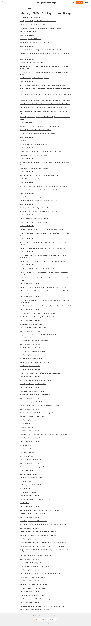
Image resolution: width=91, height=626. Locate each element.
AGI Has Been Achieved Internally (30, 197)
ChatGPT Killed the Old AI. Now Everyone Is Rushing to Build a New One (42, 261)
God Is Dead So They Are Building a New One (34, 24)
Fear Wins (23, 141)
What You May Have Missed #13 (30, 602)
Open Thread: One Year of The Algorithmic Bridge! (36, 380)
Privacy (45, 615)
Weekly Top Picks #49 (27, 159)
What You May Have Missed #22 (30, 496)
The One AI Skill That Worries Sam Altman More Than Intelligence (40, 151)
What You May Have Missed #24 (30, 463)
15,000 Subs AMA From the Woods (31, 324)
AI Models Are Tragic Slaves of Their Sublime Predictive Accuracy (41, 28)
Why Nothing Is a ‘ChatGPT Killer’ (30, 39)
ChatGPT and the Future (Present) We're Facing (35, 599)
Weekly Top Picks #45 (27, 204)
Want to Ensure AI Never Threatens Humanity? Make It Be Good (40, 126)
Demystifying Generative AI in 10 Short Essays (34, 402)
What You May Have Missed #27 (30, 420)
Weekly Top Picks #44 (27, 215)
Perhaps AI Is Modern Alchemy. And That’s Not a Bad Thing (38, 200)
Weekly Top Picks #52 (27, 123)
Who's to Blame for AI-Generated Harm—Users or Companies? (39, 510)
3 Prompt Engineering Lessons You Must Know (34, 514)
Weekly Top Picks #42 (27, 239)
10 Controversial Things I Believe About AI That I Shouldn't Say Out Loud (43, 85)
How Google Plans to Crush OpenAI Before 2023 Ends (37, 208)
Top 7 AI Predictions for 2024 (29, 32)
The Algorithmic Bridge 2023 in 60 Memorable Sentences (38, 21)
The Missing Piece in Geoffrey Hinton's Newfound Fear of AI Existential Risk (44, 434)
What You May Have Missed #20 (30, 517)
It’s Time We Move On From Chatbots (31, 179)
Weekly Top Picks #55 (27, 46)
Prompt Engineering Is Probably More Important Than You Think (40, 532)
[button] (29, 7)
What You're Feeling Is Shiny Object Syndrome (34, 78)
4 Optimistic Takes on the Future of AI (32, 595)
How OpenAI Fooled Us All (28, 488)
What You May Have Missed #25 (30, 441)
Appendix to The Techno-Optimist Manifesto (34, 168)
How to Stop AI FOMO (26, 445)
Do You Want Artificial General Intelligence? (33, 144)
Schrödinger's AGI (25, 481)
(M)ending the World (26, 427)
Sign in (86, 2)
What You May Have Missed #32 (30, 366)
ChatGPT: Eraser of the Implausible (31, 459)
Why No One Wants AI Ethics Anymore (32, 416)
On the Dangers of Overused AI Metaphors (33, 521)
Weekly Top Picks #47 (27, 182)
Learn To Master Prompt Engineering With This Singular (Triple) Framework (43, 524)
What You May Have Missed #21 (30, 506)
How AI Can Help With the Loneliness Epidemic (35, 609)
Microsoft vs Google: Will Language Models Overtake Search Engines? (42, 606)
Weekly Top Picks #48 (27, 172)
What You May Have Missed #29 (30, 398)
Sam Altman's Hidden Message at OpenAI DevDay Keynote (38, 133)
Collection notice (55, 615)
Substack (38, 623)
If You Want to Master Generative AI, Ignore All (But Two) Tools (39, 313)
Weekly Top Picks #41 (26, 252)
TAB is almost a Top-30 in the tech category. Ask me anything (39, 175)
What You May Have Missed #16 (30, 570)
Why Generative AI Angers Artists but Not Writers (35, 555)
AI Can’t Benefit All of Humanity (30, 470)
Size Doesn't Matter (26, 449)
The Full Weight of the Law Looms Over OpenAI (35, 222)
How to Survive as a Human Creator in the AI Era (35, 42)
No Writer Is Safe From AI (28, 456)
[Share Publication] (73, 2)
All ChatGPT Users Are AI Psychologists (32, 351)
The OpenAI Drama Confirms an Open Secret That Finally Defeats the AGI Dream (45, 100)
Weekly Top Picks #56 (27, 35)
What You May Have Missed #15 (30, 581)
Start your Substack (42, 619)
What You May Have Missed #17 (30, 559)
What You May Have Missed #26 (30, 431)
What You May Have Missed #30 (30, 387)
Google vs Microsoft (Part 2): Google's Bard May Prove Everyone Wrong (42, 546)
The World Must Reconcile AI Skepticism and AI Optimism (38, 499)
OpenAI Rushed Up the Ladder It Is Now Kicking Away (37, 413)
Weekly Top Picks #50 (27, 148)
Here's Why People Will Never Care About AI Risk (35, 130)
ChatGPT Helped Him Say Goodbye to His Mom (35, 362)
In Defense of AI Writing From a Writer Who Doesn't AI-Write (39, 190)
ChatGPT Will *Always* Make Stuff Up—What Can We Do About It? (41, 373)
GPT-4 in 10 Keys (25, 503)
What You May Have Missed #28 (30, 409)
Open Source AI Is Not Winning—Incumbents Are (35, 395)
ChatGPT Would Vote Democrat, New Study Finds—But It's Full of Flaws (42, 248)
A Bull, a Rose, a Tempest (28, 452)
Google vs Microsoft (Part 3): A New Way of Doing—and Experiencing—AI (43, 542)
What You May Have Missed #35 (30, 331)
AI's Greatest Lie (25, 423)
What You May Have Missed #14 (30, 591)
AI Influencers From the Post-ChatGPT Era (33, 577)
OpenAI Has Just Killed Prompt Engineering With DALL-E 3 (38, 211)
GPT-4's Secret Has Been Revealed (31, 359)
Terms (49, 615)
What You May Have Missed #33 (30, 355)
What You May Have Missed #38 (30, 296)
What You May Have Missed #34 (30, 344)
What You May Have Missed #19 (30, 528)
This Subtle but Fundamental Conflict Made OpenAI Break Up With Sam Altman (45, 104)
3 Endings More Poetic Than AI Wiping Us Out (34, 340)
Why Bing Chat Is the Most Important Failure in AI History (38, 535)
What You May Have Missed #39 (30, 283)
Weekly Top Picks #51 (26, 137)
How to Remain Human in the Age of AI (32, 467)
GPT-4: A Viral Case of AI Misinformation (33, 588)
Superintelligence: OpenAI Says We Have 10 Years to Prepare (39, 405)
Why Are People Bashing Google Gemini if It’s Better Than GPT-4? (40, 50)
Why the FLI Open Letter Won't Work (31, 477)
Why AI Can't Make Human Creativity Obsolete (34, 218)
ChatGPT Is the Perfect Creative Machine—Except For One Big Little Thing (43, 287)
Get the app (52, 619)
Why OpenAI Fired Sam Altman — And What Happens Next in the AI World (43, 107)
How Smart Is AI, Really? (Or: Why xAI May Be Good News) (38, 317)
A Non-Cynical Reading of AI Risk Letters (33, 384)
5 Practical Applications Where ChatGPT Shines (35, 566)
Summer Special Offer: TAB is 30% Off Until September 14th (39, 268)
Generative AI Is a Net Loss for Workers (32, 391)
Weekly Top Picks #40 (27, 265)
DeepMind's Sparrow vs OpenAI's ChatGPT (33, 584)
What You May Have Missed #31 (30, 377)
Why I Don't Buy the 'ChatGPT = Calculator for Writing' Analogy (40, 573)
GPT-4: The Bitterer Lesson (28, 492)
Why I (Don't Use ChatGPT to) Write (31, 438)
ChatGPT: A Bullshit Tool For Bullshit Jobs (33, 327)
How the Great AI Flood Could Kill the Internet (34, 348)
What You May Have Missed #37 (30, 309)
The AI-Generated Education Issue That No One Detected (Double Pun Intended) (45, 306)
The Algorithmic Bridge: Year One (30, 369)
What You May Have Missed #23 (30, 474)
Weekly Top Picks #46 (27, 193)
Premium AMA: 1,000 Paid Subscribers (32, 63)
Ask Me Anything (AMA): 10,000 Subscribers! (34, 485)
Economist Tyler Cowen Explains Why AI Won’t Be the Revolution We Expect (44, 186)
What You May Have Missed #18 (30, 539)
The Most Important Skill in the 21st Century (34, 155)
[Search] (70, 2)
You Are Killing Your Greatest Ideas (31, 17)
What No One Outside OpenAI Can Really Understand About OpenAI (41, 229)
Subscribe (79, 2)
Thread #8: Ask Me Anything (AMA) (31, 563)
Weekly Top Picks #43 (27, 226)
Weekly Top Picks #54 (27, 59)
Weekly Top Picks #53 (27, 81)
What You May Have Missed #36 (30, 320)
